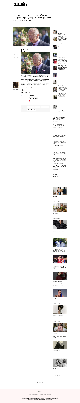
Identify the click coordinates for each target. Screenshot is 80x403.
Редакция (31, 95)
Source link (23, 90)
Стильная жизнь (60, 127)
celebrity (55, 127)
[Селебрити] (20, 4)
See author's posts (34, 98)
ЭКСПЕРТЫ (61, 145)
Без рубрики (55, 121)
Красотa (58, 169)
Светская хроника (60, 163)
